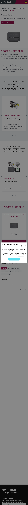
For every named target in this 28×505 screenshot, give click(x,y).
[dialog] (14, 252)
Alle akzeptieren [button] (14, 259)
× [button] (25, 245)
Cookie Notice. (21, 256)
